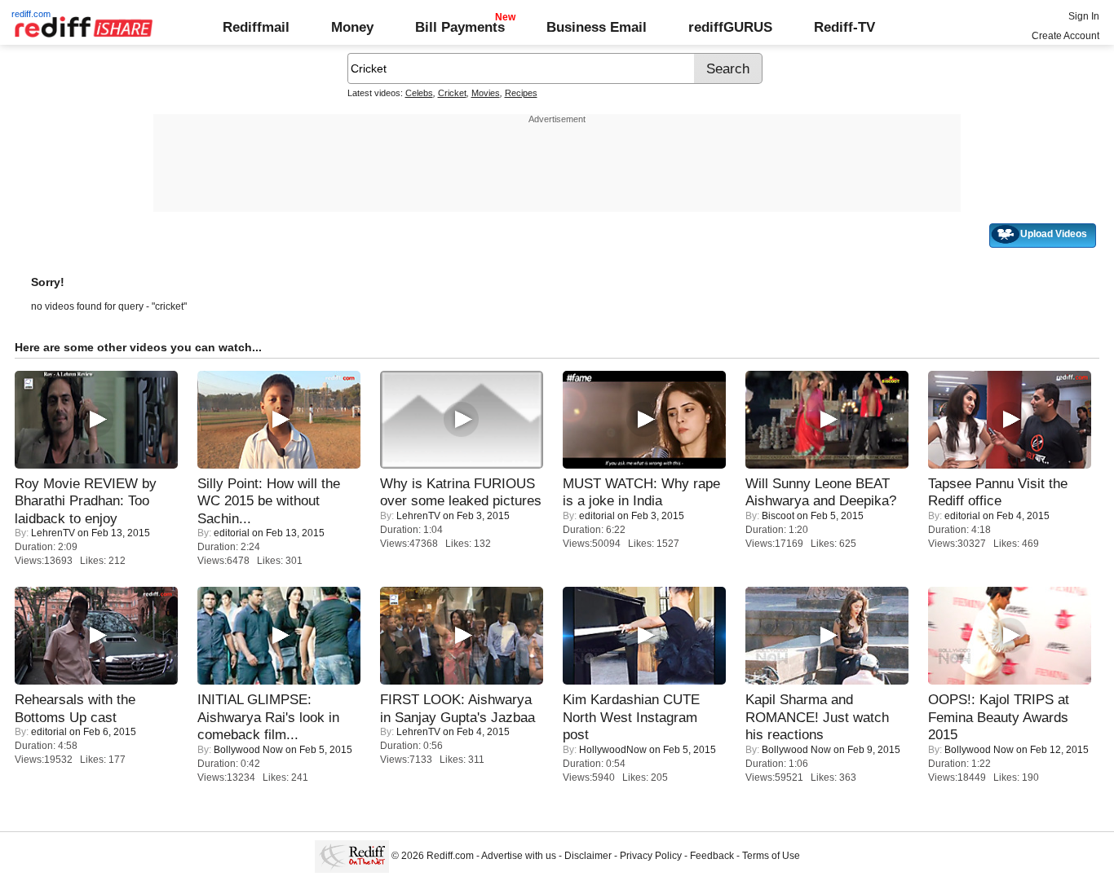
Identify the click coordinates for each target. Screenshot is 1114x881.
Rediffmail (256, 27)
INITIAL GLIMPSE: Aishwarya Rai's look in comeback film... (268, 717)
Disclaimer (588, 855)
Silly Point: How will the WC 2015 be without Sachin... (268, 501)
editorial (232, 533)
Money (352, 27)
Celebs (419, 93)
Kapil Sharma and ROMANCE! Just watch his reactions (817, 717)
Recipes (521, 93)
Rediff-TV (844, 27)
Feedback (712, 855)
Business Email (596, 27)
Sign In (1083, 16)
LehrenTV (53, 533)
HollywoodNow (613, 749)
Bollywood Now (248, 749)
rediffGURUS (730, 27)
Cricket (452, 93)
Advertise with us (518, 855)
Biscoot (778, 516)
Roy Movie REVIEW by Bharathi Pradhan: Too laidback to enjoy (86, 501)
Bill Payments (460, 27)
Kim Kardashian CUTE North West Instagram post (631, 717)
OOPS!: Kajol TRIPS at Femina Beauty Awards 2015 (998, 717)
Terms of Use (771, 855)
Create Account (1065, 36)
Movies (485, 93)
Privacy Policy (651, 855)
